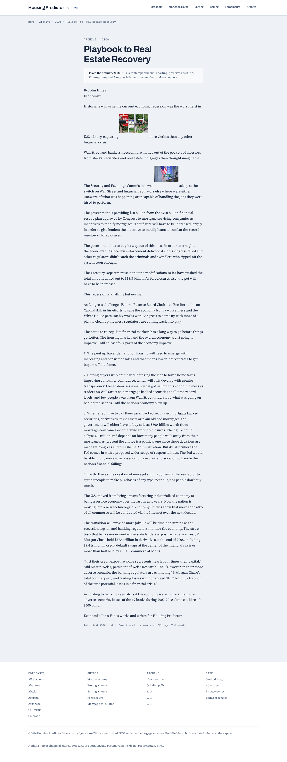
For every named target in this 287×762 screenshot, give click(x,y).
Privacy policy (215, 691)
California (35, 710)
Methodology (214, 679)
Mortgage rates (97, 679)
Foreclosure (232, 6)
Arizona (33, 698)
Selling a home (97, 691)
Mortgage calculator (100, 704)
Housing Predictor (54, 7)
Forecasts (156, 6)
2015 (149, 704)
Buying (199, 6)
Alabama (34, 685)
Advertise (212, 685)
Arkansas (34, 704)
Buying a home (97, 685)
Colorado (34, 716)
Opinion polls (156, 685)
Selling (214, 6)
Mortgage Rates (179, 6)
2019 (149, 691)
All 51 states (36, 679)
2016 (149, 698)
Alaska (32, 691)
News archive (156, 679)
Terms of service (216, 698)
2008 (58, 21)
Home (31, 21)
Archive (251, 6)
